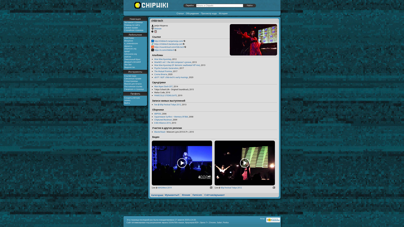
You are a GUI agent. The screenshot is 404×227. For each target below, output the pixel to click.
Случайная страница (133, 30)
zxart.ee (127, 57)
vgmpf (127, 51)
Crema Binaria (160, 74)
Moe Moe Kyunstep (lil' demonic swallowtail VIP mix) (177, 65)
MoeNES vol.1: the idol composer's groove (172, 62)
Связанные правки (132, 79)
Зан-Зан (128, 65)
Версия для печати (133, 84)
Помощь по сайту (132, 25)
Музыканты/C (172, 194)
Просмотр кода (209, 13)
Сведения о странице (134, 89)
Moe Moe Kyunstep (162, 59)
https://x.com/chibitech (164, 50)
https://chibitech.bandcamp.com (168, 44)
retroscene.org (130, 54)
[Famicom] (155, 31)
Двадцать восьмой (132, 62)
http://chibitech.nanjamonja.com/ (168, 41)
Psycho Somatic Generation (166, 68)
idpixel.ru (128, 46)
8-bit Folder (129, 38)
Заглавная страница (133, 22)
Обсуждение (192, 13)
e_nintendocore (131, 43)
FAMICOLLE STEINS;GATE (165, 95)
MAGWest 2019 (165, 187)
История (223, 13)
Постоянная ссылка (133, 86)
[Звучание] (152, 31)
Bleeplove (128, 41)
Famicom (197, 194)
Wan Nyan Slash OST (163, 86)
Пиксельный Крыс (132, 59)
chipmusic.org (130, 49)
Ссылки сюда (130, 76)
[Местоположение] (152, 28)
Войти (127, 103)
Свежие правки (131, 28)
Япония (157, 28)
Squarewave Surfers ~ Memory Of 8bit (171, 116)
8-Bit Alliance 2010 (162, 123)
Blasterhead (159, 132)
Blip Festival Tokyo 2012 (231, 187)
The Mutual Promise (163, 71)
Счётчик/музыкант (214, 194)
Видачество (129, 67)
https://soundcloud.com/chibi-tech (169, 47)
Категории (157, 194)
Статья (180, 13)
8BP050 (157, 113)
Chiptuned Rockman (163, 119)
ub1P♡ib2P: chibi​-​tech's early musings (171, 77)
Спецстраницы (131, 81)
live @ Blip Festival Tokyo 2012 (167, 104)
